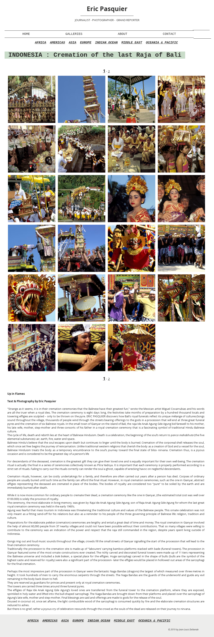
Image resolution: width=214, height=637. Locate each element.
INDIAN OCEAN (106, 42)
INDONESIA (27, 55)
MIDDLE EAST (131, 42)
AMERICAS (57, 42)
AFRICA (40, 42)
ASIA (72, 42)
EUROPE (85, 42)
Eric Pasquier (107, 8)
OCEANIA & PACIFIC (162, 42)
